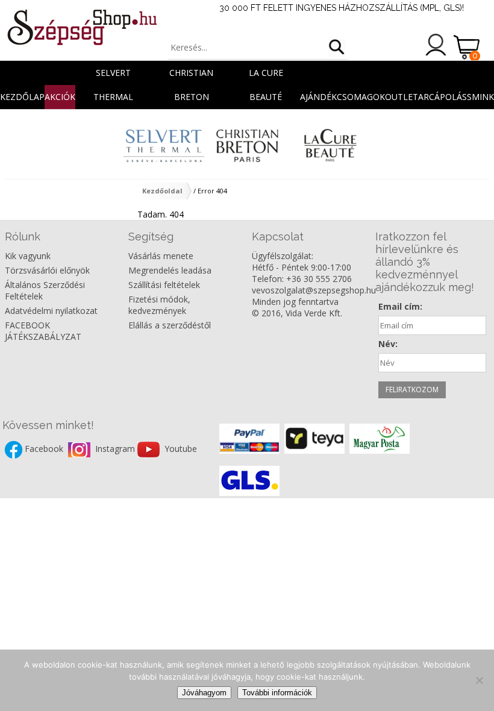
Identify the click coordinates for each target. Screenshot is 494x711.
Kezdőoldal (162, 190)
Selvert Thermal (113, 76)
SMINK (480, 96)
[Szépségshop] (81, 27)
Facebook (45, 448)
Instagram (116, 448)
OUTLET (401, 96)
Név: (388, 343)
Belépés (436, 44)
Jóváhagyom (204, 692)
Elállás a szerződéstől (169, 325)
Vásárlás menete (160, 256)
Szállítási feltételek (164, 284)
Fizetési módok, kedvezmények (159, 304)
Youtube (180, 448)
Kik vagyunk (28, 256)
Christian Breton (191, 76)
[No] (479, 680)
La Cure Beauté (266, 76)
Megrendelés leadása (169, 270)
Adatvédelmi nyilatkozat (51, 310)
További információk (277, 692)
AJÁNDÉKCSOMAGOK (342, 96)
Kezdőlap (22, 96)
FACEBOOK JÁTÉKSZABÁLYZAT (43, 330)
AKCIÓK (60, 96)
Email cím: (400, 306)
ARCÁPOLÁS (442, 96)
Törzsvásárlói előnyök (47, 270)
